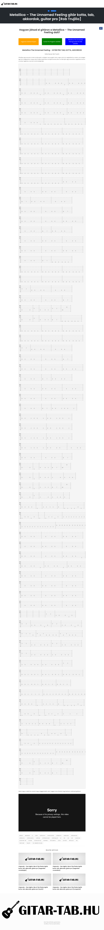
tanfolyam (21, 843)
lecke (59, 840)
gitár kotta (42, 835)
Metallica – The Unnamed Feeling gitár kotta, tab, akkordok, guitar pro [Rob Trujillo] (52, 16)
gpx (72, 838)
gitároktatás (74, 835)
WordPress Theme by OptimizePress (52, 923)
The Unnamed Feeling (37, 843)
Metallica (53, 10)
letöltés (65, 840)
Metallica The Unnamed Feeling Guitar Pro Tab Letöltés (75, 41)
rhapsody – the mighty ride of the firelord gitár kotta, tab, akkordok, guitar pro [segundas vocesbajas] (33, 868)
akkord (21, 835)
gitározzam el (30, 838)
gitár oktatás (50, 835)
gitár (36, 835)
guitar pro (77, 838)
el (32, 835)
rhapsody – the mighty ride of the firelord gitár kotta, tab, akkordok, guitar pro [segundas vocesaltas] (67, 868)
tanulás (28, 843)
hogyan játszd (37, 840)
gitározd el (22, 838)
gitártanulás (55, 838)
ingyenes (45, 840)
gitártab (38, 838)
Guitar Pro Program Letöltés (51, 41)
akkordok (27, 835)
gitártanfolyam (46, 838)
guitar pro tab (22, 840)
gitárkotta (58, 835)
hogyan (30, 840)
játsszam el (53, 840)
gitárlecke (66, 835)
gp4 (68, 838)
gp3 (64, 838)
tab (77, 840)
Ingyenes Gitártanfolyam (28, 41)
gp (60, 838)
